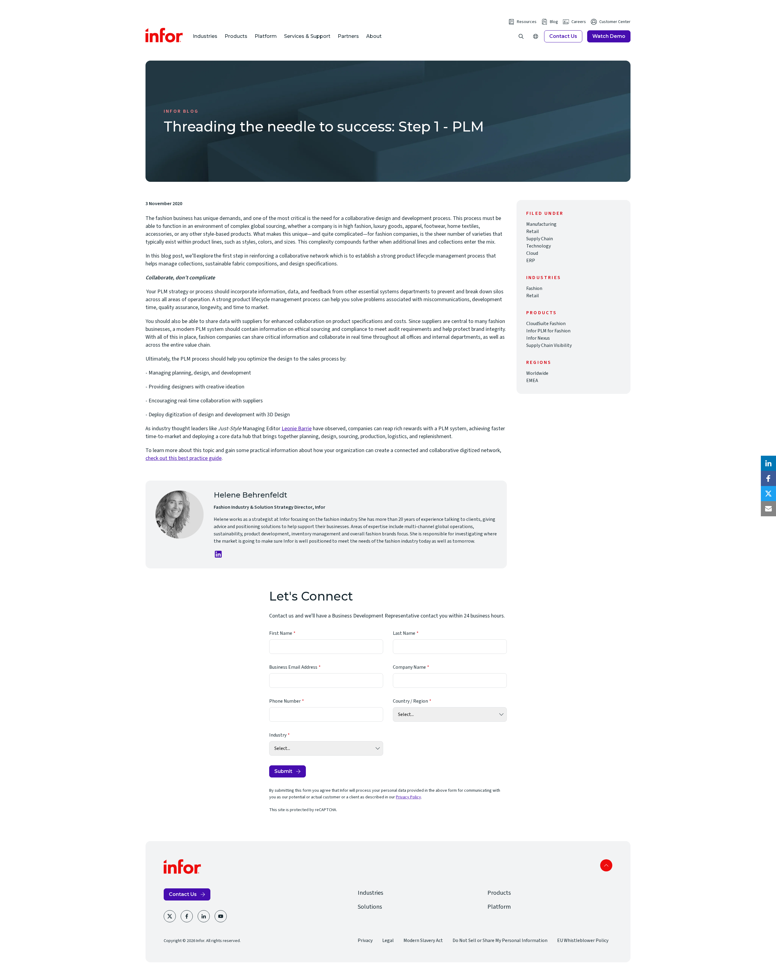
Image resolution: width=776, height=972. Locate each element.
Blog (554, 22)
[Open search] (521, 36)
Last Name (404, 633)
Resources (527, 22)
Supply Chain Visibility (549, 345)
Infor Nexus (538, 338)
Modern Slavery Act (423, 940)
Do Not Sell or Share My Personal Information (500, 940)
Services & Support (307, 36)
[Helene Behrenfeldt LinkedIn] (218, 554)
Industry (277, 735)
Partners (348, 36)
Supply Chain (539, 238)
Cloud (532, 253)
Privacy (365, 940)
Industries (205, 36)
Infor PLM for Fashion (548, 331)
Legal (388, 940)
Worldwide (537, 373)
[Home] (164, 35)
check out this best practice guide (184, 458)
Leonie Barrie (297, 428)
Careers (578, 22)
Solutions (370, 907)
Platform (266, 36)
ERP (530, 260)
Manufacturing (541, 224)
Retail (532, 231)
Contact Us (563, 36)
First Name (280, 633)
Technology (538, 246)
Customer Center (614, 22)
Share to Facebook (768, 478)
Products (236, 36)
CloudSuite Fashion (546, 323)
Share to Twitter (768, 493)
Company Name (409, 667)
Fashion (534, 288)
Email (768, 508)
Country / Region (410, 701)
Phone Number (285, 701)
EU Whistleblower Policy (582, 940)
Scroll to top (606, 865)
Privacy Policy (408, 797)
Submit (283, 771)
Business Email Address (293, 667)
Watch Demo (608, 36)
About (374, 36)
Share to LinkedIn (768, 463)
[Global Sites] (536, 36)
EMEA (532, 380)
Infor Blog (181, 111)
